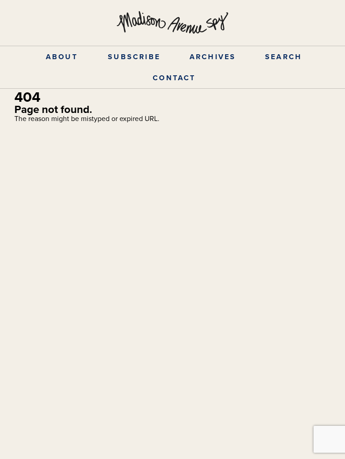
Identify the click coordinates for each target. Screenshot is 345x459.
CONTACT (174, 78)
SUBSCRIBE (134, 57)
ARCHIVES (213, 57)
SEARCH (283, 57)
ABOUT (62, 57)
